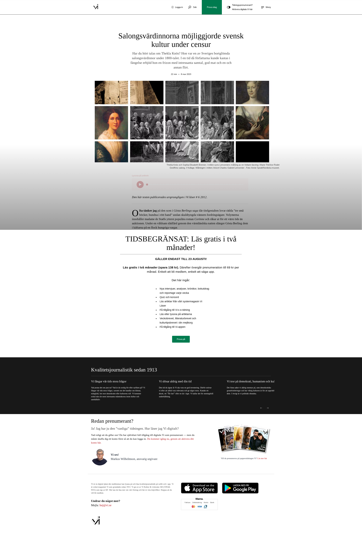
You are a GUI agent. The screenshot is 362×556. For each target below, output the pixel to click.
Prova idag (212, 7)
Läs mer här (262, 458)
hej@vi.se (105, 505)
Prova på (181, 339)
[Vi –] (95, 7)
